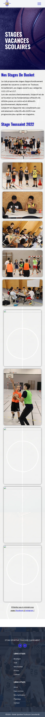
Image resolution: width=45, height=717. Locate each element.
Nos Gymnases (19, 695)
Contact (17, 674)
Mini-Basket (18, 667)
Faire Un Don (19, 691)
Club (15, 662)
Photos (16, 670)
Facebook (20, 610)
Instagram (29, 610)
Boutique (17, 659)
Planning (17, 699)
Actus (16, 687)
